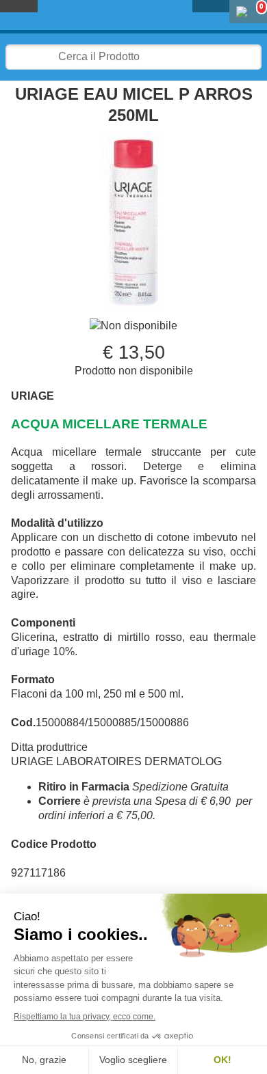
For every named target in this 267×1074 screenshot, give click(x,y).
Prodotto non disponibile (134, 370)
